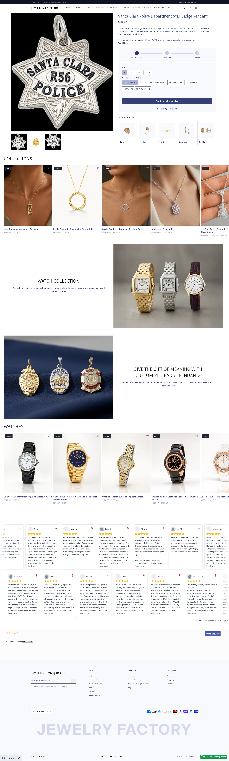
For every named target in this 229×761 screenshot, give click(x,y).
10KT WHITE (160, 83)
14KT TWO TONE (143, 89)
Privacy (170, 676)
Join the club (9, 758)
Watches (136, 8)
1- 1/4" (148, 72)
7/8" (131, 72)
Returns (170, 684)
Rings (88, 8)
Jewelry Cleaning (134, 680)
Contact (92, 692)
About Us (131, 676)
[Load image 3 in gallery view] (53, 142)
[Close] (19, 758)
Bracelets (99, 8)
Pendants (78, 8)
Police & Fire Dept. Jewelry (138, 684)
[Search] (184, 7)
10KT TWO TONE (175, 83)
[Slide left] (217, 159)
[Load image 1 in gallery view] (19, 142)
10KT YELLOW (146, 83)
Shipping (170, 680)
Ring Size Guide (95, 680)
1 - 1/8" (139, 72)
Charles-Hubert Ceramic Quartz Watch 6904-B (28, 497)
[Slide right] (222, 159)
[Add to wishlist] (49, 168)
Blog (129, 688)
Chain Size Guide (95, 684)
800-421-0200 (192, 2)
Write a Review (94, 695)
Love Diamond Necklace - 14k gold (21, 229)
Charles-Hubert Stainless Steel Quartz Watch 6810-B (174, 498)
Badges (67, 8)
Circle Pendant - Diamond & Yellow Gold (73, 229)
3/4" (124, 72)
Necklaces (112, 8)
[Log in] (190, 7)
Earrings (125, 8)
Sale (170, 8)
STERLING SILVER (130, 83)
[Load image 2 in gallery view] (36, 142)
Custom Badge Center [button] (154, 8)
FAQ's (91, 676)
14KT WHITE (128, 89)
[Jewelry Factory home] (45, 8)
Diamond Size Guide (96, 688)
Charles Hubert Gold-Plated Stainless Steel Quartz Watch (75, 498)
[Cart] (195, 7)
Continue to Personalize (167, 101)
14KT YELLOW (191, 83)
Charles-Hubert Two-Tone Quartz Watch (122, 497)
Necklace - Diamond (161, 229)
